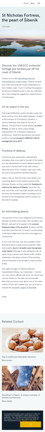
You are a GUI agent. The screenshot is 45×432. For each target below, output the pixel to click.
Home (26, 3)
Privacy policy (29, 421)
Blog (32, 3)
